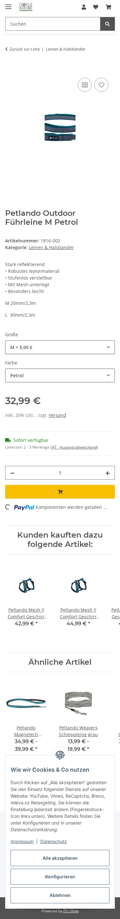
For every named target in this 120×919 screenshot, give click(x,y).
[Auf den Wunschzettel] (101, 85)
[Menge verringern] (12, 472)
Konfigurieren (60, 876)
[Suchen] (107, 24)
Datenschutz (53, 841)
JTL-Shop (71, 911)
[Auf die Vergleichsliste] (85, 85)
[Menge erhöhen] (107, 472)
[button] (84, 7)
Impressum (22, 841)
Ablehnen (60, 895)
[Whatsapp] (104, 903)
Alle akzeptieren (60, 858)
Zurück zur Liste (25, 49)
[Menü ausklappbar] (8, 4)
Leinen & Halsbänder (51, 247)
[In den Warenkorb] (10, 69)
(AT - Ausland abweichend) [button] (74, 447)
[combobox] (60, 347)
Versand (57, 415)
